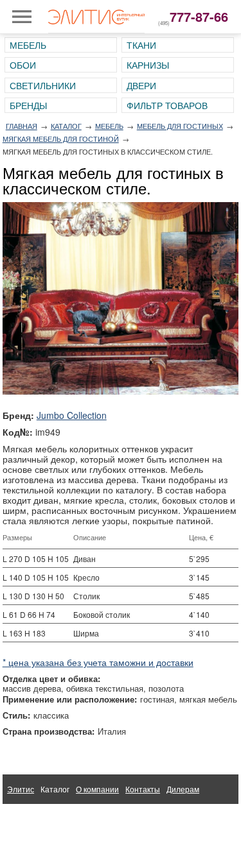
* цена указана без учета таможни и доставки (98, 662)
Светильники (43, 85)
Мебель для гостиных (180, 126)
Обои (23, 64)
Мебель (28, 44)
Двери (141, 85)
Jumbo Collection (72, 415)
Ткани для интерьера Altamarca (64, 818)
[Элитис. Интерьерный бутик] (96, 17)
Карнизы (148, 64)
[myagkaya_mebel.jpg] (121, 298)
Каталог (66, 126)
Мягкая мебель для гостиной (61, 138)
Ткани (141, 44)
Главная (21, 126)
